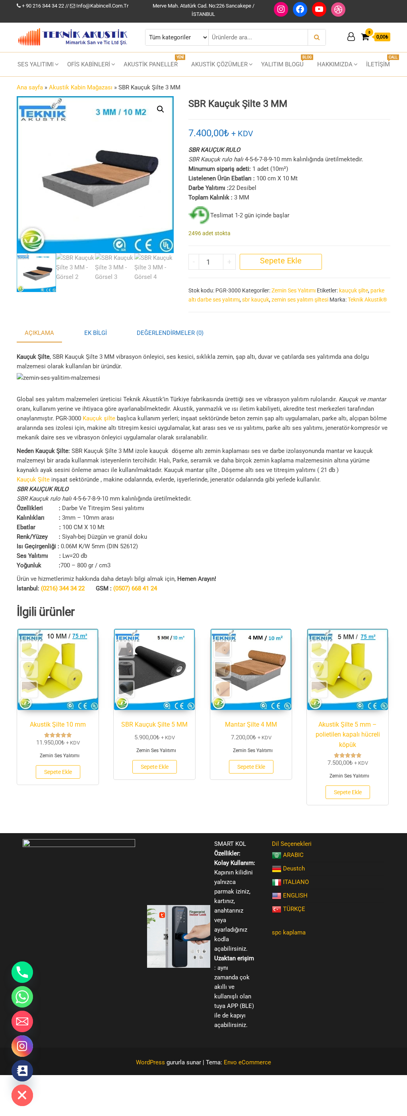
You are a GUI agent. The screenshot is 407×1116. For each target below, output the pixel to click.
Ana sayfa (30, 87)
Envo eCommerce (247, 1062)
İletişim (381, 61)
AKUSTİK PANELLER (154, 61)
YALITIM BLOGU (285, 61)
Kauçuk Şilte (33, 479)
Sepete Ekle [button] (58, 772)
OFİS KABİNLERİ (88, 64)
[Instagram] (22, 1046)
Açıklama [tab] (39, 333)
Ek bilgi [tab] (95, 333)
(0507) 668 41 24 (135, 588)
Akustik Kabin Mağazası (80, 87)
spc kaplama (289, 932)
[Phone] (22, 972)
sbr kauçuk (255, 299)
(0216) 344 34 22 (63, 588)
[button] (160, 109)
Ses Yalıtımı (35, 64)
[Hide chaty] (22, 1095)
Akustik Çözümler (219, 64)
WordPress (150, 1062)
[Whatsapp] (22, 997)
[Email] (22, 1021)
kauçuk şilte (353, 290)
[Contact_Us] (22, 1070)
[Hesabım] (351, 37)
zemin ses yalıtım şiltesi (299, 299)
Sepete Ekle (281, 260)
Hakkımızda (335, 64)
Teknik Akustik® (367, 299)
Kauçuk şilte (99, 418)
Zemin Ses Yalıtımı (293, 290)
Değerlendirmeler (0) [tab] (170, 333)
